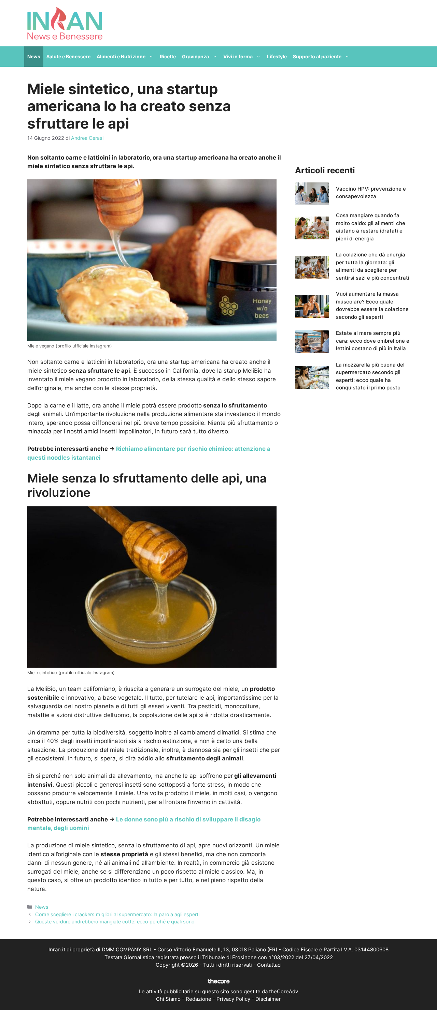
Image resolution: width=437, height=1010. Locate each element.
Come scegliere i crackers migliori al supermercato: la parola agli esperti (117, 914)
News (33, 56)
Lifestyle (277, 56)
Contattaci (269, 965)
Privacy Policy (233, 999)
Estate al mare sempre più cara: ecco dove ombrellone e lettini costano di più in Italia (372, 341)
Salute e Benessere (68, 56)
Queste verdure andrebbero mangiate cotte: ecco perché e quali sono (115, 921)
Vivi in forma (238, 56)
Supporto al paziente (317, 56)
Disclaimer (268, 999)
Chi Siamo (168, 999)
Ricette (168, 56)
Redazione (198, 999)
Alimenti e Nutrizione (121, 56)
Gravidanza (195, 56)
